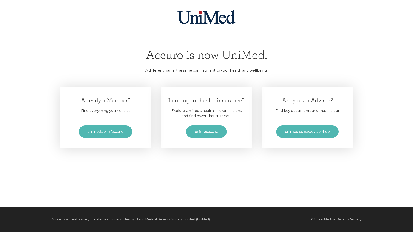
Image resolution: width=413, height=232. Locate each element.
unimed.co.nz (206, 132)
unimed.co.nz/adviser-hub (307, 132)
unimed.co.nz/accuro (105, 132)
